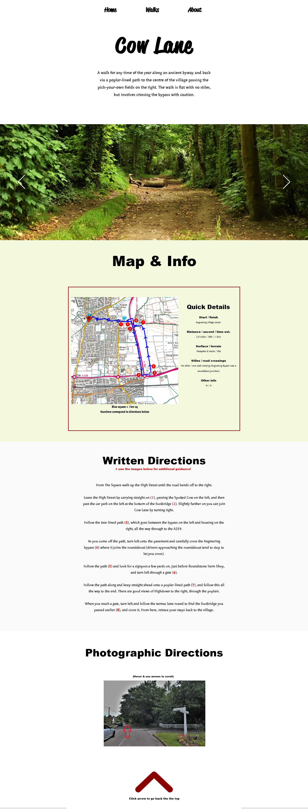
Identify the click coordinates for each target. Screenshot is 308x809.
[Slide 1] (154, 231)
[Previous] (21, 182)
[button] (154, 713)
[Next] (286, 182)
